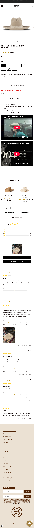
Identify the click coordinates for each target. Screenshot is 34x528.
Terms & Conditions (8, 472)
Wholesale (5, 463)
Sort (19, 267)
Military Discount (7, 466)
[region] (17, 249)
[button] (7, 52)
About (4, 433)
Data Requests (6, 481)
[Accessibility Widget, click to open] (2, 526)
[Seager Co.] (17, 6)
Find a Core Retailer (8, 439)
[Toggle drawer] (2, 6)
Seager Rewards (7, 436)
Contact (5, 455)
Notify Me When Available (17, 85)
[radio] (3, 65)
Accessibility (6, 469)
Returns (5, 458)
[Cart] (32, 6)
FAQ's (4, 461)
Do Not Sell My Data (8, 478)
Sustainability (6, 445)
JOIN (27, 491)
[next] (19, 41)
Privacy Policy (6, 475)
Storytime (5, 442)
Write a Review (20, 262)
